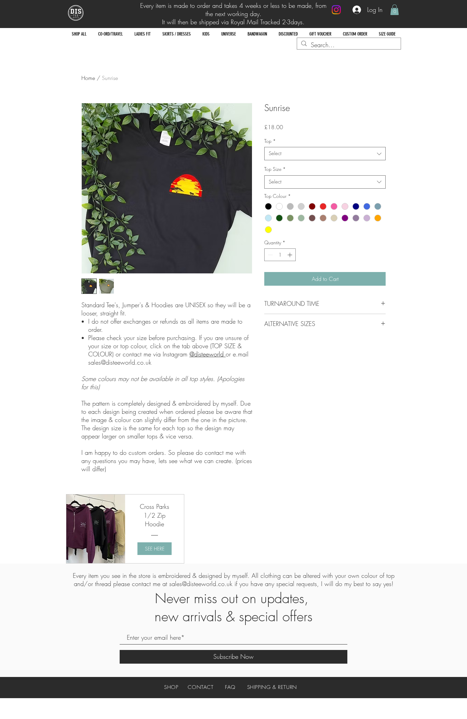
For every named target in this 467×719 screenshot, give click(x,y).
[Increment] (290, 255)
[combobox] (325, 153)
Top (270, 141)
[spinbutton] (280, 255)
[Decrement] (269, 255)
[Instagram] (336, 10)
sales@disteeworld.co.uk (200, 584)
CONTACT (200, 687)
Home (88, 78)
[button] (394, 9)
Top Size (275, 169)
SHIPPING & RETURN (272, 687)
